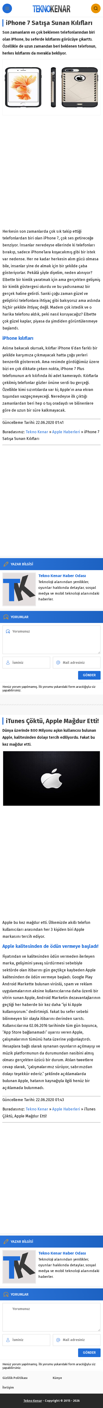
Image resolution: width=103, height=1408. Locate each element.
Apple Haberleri (66, 432)
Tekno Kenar (37, 432)
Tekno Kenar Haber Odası (62, 575)
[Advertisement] (51, 171)
